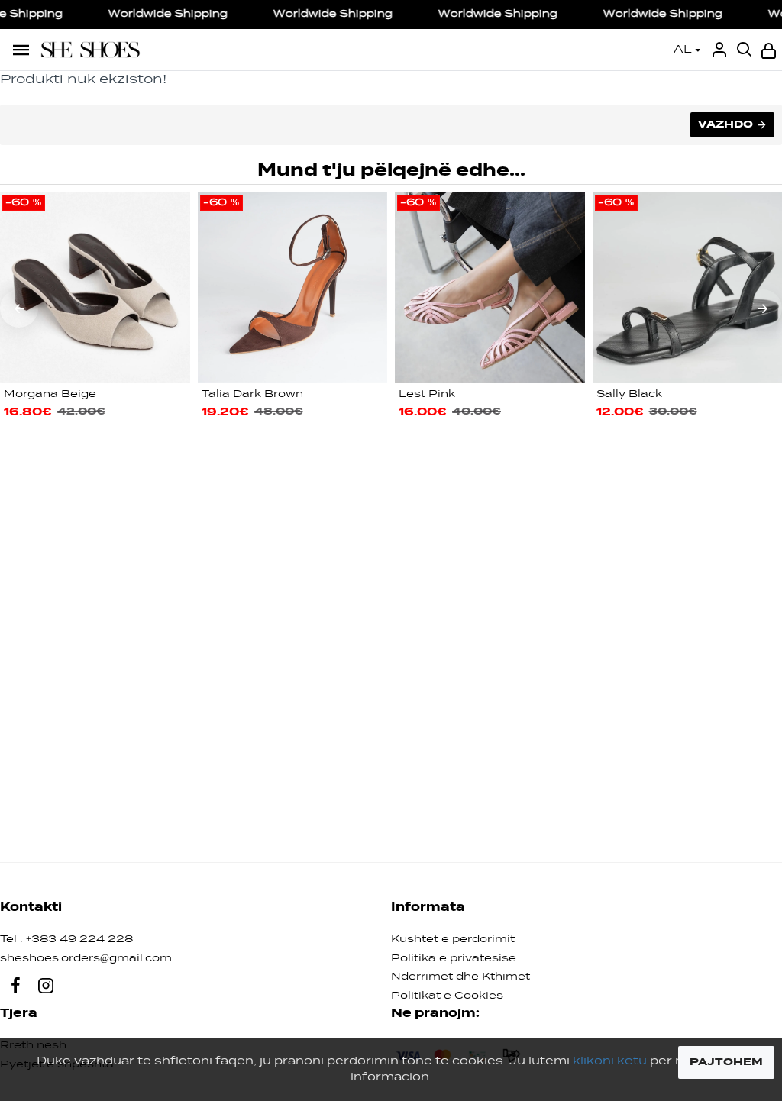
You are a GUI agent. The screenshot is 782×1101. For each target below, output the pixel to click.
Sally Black (629, 394)
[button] (19, 308)
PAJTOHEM (726, 1062)
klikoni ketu (610, 1061)
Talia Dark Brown (252, 394)
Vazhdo (725, 124)
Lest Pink (427, 394)
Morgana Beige (50, 394)
